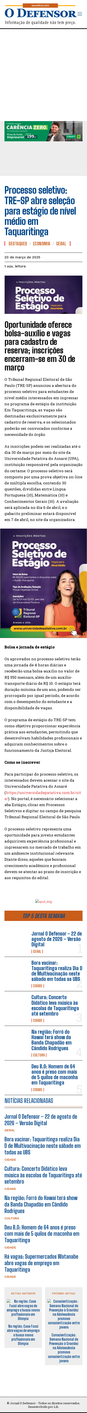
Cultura (39, 1055)
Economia (41, 243)
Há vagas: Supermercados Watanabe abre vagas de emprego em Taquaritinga (41, 1263)
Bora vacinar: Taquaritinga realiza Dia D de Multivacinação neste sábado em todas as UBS (56, 971)
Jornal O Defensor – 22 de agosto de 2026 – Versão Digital (56, 939)
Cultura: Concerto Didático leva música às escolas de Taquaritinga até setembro (55, 1005)
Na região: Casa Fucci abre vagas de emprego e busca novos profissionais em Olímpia (23, 1335)
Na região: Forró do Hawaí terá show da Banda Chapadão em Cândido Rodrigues (51, 1040)
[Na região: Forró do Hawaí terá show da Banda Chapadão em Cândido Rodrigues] (16, 1040)
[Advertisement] (43, 75)
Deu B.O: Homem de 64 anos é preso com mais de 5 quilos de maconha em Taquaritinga (54, 1074)
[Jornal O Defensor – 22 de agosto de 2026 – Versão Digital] (16, 941)
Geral (37, 951)
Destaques (18, 243)
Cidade (37, 986)
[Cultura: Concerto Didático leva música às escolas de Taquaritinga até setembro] (16, 1005)
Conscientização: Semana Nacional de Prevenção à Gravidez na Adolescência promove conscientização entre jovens (64, 1348)
